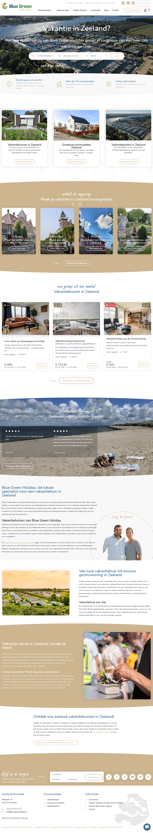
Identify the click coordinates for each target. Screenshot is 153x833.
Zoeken (116, 56)
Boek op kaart (63, 10)
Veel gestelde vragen (75, 3)
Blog (106, 10)
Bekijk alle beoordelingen (17, 466)
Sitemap (93, 827)
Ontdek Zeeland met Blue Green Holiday (106, 803)
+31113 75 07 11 (14, 809)
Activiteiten (96, 10)
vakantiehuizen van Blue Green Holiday (19, 542)
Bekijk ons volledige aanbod (76, 380)
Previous (73, 204)
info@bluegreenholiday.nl (16, 812)
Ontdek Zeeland (80, 10)
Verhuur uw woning (93, 3)
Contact (115, 10)
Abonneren (93, 777)
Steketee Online (116, 827)
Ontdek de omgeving (76, 263)
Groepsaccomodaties (56, 803)
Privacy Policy (81, 827)
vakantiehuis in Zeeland (102, 732)
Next (80, 204)
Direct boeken (132, 10)
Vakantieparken (53, 806)
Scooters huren (109, 3)
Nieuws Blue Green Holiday (100, 806)
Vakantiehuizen (44, 10)
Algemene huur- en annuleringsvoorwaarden (54, 827)
